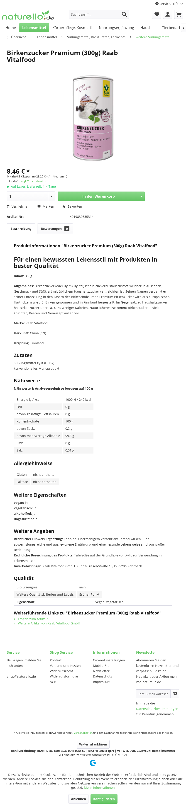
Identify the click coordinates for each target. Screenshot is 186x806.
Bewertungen (54, 228)
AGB (53, 682)
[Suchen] (124, 14)
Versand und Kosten (65, 665)
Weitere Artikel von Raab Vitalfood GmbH (48, 623)
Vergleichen (20, 206)
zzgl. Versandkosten (33, 181)
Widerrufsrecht (61, 671)
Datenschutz (102, 676)
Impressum (101, 682)
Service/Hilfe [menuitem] (169, 4)
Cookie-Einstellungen (109, 660)
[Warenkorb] (178, 14)
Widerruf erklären (93, 744)
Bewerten (74, 206)
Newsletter (101, 671)
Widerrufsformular (64, 676)
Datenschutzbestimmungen (157, 708)
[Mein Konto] (167, 14)
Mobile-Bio (101, 665)
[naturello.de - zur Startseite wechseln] (28, 15)
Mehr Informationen (99, 787)
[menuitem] (99, 14)
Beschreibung (21, 228)
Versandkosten (83, 733)
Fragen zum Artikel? (32, 619)
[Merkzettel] (156, 14)
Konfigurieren (104, 799)
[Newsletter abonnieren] (174, 693)
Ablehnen (78, 799)
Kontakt (55, 660)
